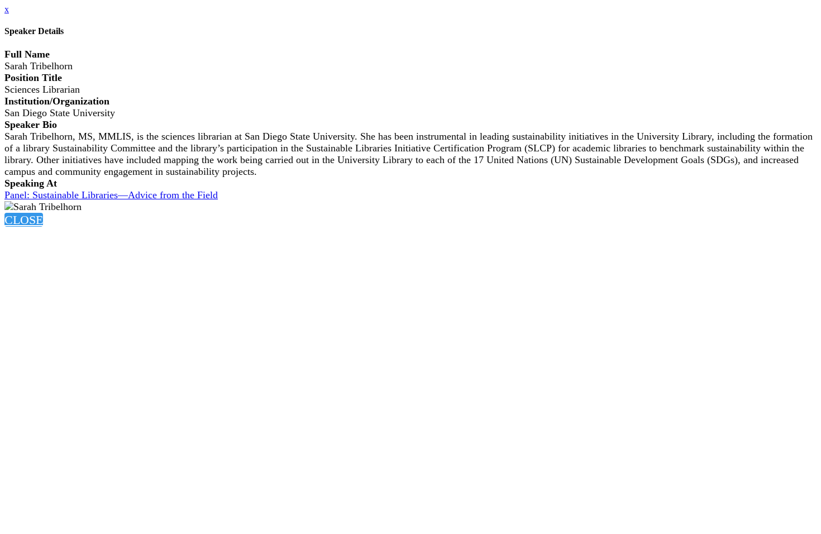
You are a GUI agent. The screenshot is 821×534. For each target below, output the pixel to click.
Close (23, 220)
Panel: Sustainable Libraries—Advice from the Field (111, 195)
